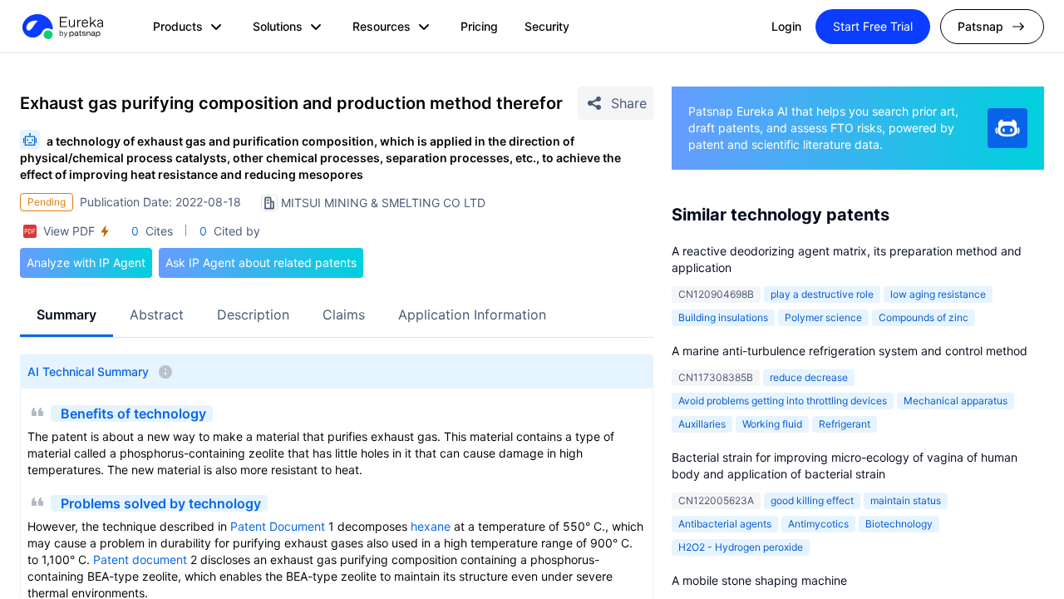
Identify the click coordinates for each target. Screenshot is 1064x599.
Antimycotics (818, 523)
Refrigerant (844, 424)
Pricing (479, 26)
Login (786, 26)
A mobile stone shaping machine (759, 580)
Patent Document (277, 526)
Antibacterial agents (724, 523)
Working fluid (772, 424)
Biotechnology (899, 523)
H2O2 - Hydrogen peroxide (740, 547)
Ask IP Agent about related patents (261, 262)
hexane (431, 526)
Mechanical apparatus (955, 400)
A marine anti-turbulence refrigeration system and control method (849, 351)
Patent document (140, 559)
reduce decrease (809, 377)
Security (547, 26)
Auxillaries (702, 424)
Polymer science (823, 317)
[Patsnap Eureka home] (61, 26)
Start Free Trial (873, 26)
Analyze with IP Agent (86, 262)
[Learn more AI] (1007, 128)
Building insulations (723, 317)
